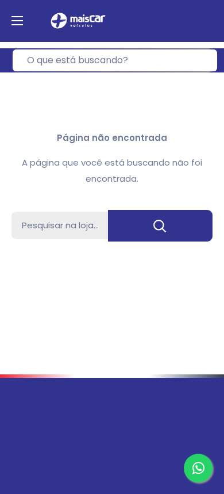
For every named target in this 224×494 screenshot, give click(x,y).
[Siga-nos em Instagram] (41, 443)
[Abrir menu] (17, 20)
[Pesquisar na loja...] (160, 226)
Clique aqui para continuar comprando (112, 264)
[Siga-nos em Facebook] (19, 443)
